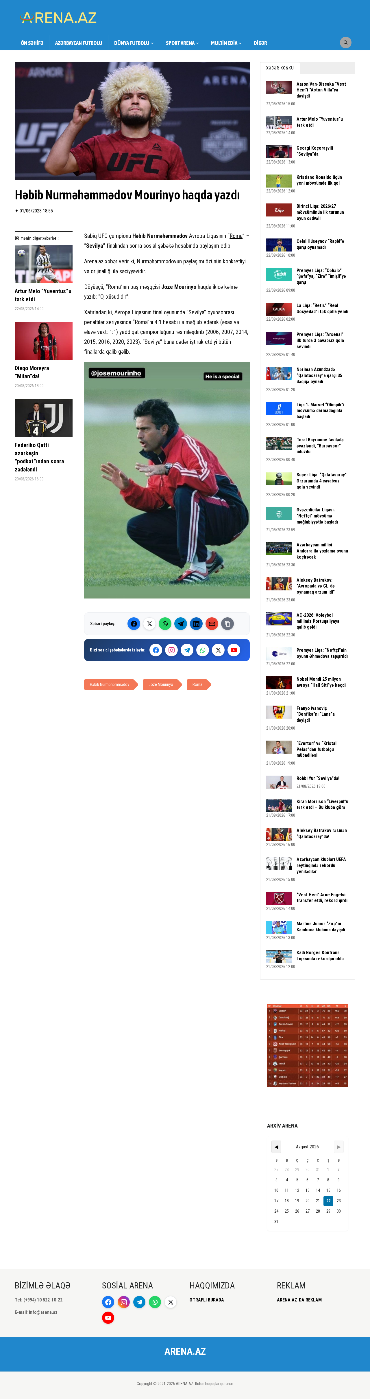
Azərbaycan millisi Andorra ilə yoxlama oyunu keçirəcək (322, 551)
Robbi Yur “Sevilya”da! (318, 778)
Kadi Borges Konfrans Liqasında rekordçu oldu (320, 955)
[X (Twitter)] (149, 623)
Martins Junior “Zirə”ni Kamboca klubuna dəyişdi (321, 926)
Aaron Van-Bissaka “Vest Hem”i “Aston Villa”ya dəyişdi (321, 90)
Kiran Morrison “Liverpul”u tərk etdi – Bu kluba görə (322, 804)
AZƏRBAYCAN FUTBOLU (78, 43)
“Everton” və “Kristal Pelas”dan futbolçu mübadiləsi (316, 749)
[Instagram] (171, 650)
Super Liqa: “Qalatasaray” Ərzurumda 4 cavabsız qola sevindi (322, 481)
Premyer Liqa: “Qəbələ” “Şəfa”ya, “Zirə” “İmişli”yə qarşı (321, 276)
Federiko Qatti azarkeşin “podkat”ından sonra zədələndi (39, 457)
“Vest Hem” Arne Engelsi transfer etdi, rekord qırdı (322, 898)
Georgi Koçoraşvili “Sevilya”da (315, 151)
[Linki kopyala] (227, 623)
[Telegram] (180, 623)
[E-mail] (212, 623)
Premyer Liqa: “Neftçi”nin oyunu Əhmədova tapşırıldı (322, 653)
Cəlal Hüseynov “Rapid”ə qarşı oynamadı (320, 244)
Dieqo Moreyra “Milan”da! (32, 372)
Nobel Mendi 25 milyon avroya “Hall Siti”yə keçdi (321, 682)
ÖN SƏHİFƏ (32, 43)
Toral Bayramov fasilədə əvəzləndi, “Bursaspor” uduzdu (320, 446)
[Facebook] (133, 623)
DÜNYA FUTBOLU (131, 43)
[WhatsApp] (165, 623)
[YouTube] (233, 650)
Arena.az (93, 261)
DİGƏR (260, 43)
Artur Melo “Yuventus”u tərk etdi (43, 295)
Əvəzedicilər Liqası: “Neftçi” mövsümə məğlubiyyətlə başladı (317, 516)
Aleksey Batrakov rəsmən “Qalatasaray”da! (322, 833)
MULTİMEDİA (224, 43)
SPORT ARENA (180, 43)
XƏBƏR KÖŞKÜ (280, 68)
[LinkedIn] (196, 623)
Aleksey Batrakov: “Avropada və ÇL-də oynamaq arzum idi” (316, 586)
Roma (236, 235)
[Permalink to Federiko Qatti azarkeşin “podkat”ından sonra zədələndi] (44, 420)
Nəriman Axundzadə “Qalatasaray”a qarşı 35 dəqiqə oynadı (319, 375)
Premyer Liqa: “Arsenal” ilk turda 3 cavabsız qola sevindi (320, 340)
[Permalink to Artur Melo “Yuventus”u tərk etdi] (44, 266)
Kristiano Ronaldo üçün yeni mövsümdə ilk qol (319, 180)
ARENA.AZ (185, 1351)
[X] (218, 650)
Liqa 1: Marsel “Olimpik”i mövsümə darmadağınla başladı (320, 411)
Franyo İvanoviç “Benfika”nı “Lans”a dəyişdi (316, 714)
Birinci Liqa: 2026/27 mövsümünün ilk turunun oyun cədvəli (320, 212)
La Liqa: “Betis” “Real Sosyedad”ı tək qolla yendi (322, 308)
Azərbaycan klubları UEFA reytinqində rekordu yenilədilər (321, 865)
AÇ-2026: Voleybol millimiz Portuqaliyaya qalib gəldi (318, 621)
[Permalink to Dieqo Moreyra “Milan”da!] (44, 343)
